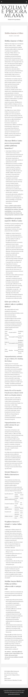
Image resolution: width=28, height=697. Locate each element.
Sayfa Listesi (7, 678)
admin (17, 35)
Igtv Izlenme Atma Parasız (11, 673)
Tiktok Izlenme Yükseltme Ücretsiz (13, 680)
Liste (5, 676)
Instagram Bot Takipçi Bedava (11, 675)
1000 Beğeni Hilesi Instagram (11, 671)
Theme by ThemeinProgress (11, 692)
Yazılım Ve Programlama (14, 12)
